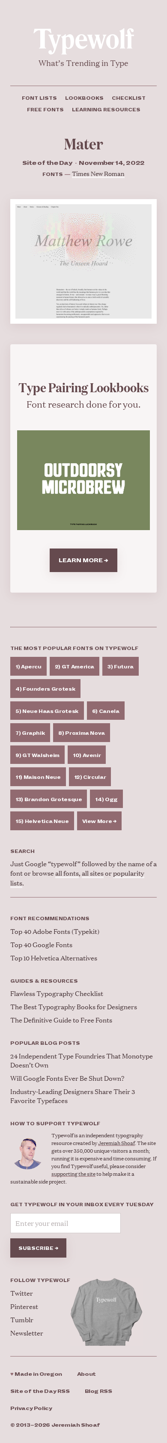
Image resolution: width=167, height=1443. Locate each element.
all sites (93, 873)
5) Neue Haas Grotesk (47, 711)
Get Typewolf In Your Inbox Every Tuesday (82, 1204)
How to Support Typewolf (55, 1123)
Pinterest (24, 1306)
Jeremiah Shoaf (116, 1143)
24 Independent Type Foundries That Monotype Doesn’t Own (81, 1060)
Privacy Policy (31, 1408)
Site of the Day (40, 1391)
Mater (83, 143)
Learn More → (83, 560)
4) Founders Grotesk (45, 689)
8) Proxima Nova (81, 733)
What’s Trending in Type (83, 62)
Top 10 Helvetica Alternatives (53, 958)
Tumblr (21, 1319)
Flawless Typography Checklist (56, 993)
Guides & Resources (44, 981)
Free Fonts (45, 109)
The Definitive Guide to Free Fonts (61, 1020)
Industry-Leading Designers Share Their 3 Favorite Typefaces (72, 1095)
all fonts (67, 873)
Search (22, 851)
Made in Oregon (36, 1374)
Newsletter (26, 1333)
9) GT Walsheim (37, 755)
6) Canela (105, 711)
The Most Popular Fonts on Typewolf (74, 648)
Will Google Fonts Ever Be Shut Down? (67, 1078)
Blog (98, 1391)
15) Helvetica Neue (42, 821)
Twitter (21, 1293)
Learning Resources (106, 109)
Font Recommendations (49, 918)
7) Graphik (30, 733)
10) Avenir (87, 755)
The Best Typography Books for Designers (73, 1006)
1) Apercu (28, 666)
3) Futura (120, 666)
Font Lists (39, 98)
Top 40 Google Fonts (41, 944)
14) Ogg (106, 799)
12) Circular (90, 777)
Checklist (129, 98)
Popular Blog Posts (45, 1043)
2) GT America (74, 666)
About (86, 1374)
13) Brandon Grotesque (48, 799)
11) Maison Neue (38, 777)
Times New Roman (98, 173)
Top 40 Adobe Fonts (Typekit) (54, 931)
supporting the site (73, 1174)
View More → (99, 821)
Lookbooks (84, 98)
